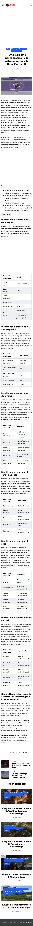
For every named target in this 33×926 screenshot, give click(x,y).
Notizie (13, 48)
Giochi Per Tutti (27, 922)
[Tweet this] (22, 753)
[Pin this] (24, 753)
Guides (7, 825)
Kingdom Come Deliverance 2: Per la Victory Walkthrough (16, 844)
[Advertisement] (16, 27)
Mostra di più (6, 214)
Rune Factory (22, 48)
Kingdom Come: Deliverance (13, 795)
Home (7, 48)
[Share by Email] (26, 753)
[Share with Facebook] (19, 753)
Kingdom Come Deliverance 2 (19, 792)
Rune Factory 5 (16, 51)
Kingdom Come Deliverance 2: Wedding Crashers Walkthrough (16, 811)
